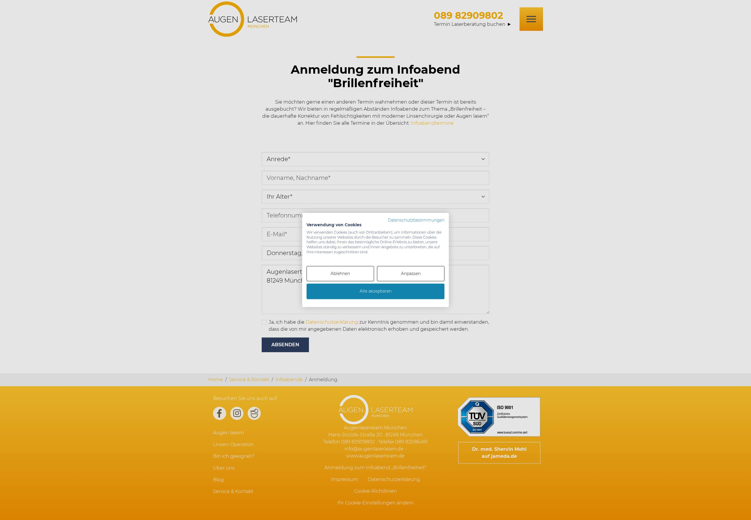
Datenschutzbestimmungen (416, 220)
